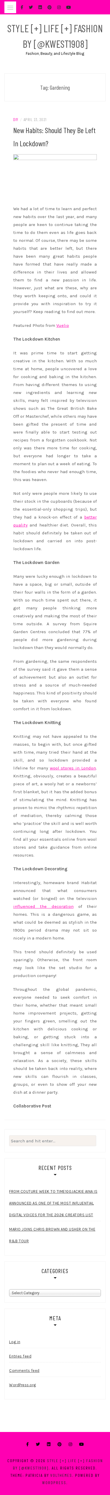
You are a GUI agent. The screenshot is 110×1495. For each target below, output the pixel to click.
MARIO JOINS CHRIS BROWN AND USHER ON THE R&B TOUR (52, 1235)
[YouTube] (81, 1444)
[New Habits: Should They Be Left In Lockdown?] (55, 177)
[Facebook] (27, 1444)
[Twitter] (38, 1444)
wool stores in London (73, 768)
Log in (14, 1342)
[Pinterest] (59, 1444)
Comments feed (24, 1370)
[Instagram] (70, 1444)
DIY (15, 119)
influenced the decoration (43, 906)
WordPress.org (22, 1385)
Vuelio (62, 325)
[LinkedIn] (48, 1444)
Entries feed (20, 1356)
